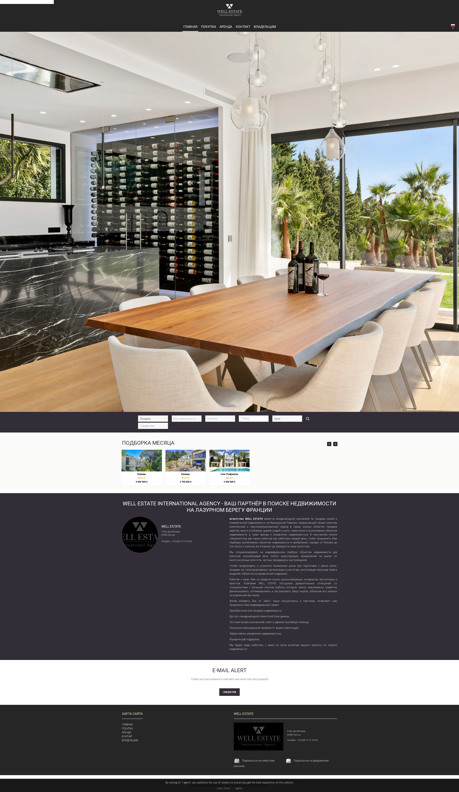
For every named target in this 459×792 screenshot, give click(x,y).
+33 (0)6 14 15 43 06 (182, 541)
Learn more (223, 788)
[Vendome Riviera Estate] (230, 20)
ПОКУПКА (208, 27)
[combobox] (254, 418)
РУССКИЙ (453, 25)
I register (229, 692)
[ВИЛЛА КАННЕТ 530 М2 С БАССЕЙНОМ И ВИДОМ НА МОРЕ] (185, 460)
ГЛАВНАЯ (190, 27)
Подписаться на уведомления (311, 760)
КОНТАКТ (243, 27)
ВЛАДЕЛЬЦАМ (265, 27)
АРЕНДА (226, 27)
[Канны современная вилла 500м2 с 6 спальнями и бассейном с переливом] (142, 460)
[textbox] (255, 418)
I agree (238, 788)
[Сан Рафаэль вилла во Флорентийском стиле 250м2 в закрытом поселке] (229, 460)
